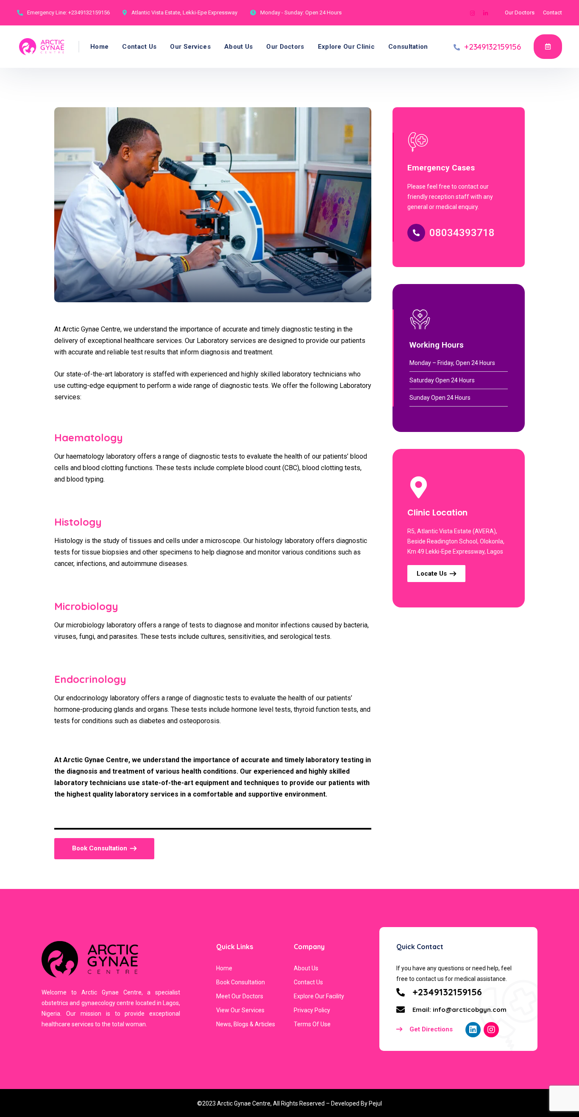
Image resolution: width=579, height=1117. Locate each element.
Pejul (375, 1103)
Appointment (548, 46)
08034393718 (462, 233)
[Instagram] (472, 13)
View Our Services (240, 1010)
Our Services (190, 46)
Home (99, 46)
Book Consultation (240, 982)
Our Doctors (519, 12)
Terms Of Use (312, 1024)
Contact (552, 12)
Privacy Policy (312, 1010)
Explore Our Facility (319, 996)
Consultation (408, 46)
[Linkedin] (485, 13)
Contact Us (139, 46)
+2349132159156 (89, 12)
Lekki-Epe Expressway (210, 12)
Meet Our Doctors (239, 996)
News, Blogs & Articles (245, 1024)
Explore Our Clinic (346, 46)
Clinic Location (437, 512)
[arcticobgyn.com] (41, 46)
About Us (238, 46)
